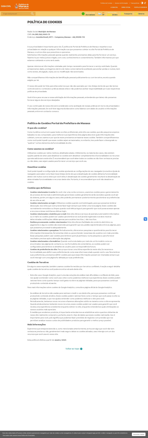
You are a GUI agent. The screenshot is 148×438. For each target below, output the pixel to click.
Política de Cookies (106, 3)
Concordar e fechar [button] (138, 434)
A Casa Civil (114, 7)
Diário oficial (126, 7)
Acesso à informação (121, 3)
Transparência (135, 3)
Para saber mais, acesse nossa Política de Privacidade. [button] (19, 435)
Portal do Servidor (140, 7)
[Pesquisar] (32, 14)
